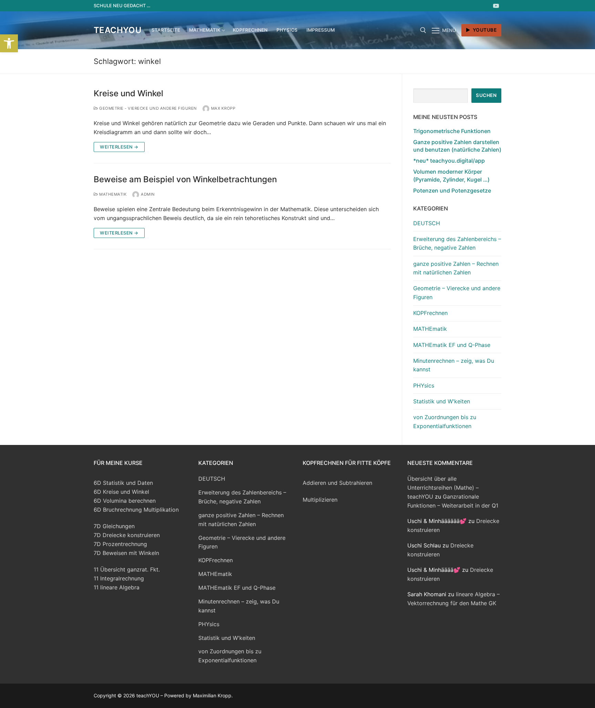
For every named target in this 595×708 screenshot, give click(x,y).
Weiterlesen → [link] (119, 147)
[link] (9, 43)
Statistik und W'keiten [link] (441, 401)
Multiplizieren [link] (320, 499)
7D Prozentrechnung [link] (120, 544)
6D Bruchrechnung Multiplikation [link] (136, 509)
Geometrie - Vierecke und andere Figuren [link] (147, 108)
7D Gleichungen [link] (114, 526)
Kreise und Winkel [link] (128, 93)
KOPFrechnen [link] (430, 312)
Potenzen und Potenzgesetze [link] (452, 190)
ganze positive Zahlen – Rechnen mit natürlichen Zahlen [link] (456, 268)
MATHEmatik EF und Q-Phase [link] (451, 344)
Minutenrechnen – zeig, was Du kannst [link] (453, 365)
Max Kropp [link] (223, 108)
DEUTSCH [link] (426, 223)
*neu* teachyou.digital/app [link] (449, 160)
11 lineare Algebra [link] (116, 587)
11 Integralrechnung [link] (119, 578)
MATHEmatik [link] (112, 194)
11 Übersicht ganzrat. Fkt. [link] (127, 569)
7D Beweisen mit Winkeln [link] (126, 552)
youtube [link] (484, 30)
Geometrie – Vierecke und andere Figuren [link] (456, 293)
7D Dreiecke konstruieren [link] (127, 535)
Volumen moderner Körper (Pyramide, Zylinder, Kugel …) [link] (451, 175)
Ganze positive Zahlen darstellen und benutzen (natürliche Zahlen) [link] (457, 146)
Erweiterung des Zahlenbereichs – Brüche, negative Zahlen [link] (457, 243)
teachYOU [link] (118, 30)
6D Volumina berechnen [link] (125, 500)
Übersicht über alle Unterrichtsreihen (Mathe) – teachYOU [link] (443, 487)
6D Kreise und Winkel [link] (121, 491)
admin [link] (148, 194)
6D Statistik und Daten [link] (123, 482)
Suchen (486, 95)
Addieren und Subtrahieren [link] (337, 482)
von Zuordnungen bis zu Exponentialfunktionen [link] (444, 421)
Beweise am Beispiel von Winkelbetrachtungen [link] (185, 179)
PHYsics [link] (423, 385)
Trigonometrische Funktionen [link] (452, 131)
